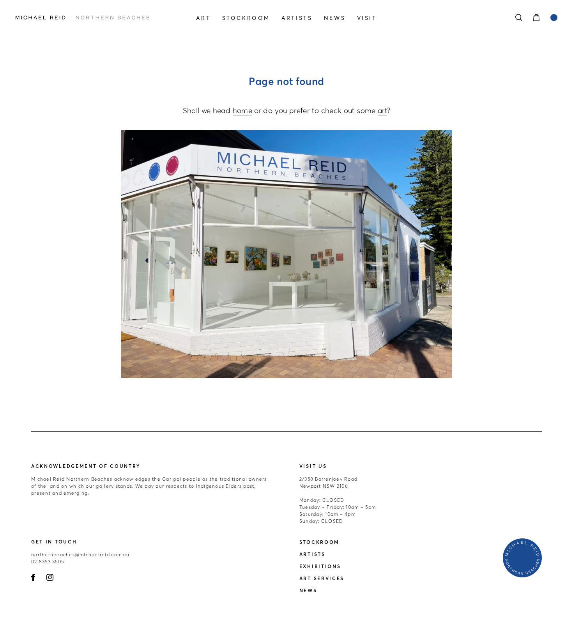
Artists (296, 17)
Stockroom (246, 17)
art (382, 110)
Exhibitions (320, 566)
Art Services (321, 578)
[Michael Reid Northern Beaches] (97, 17)
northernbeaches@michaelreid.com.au (80, 554)
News (334, 17)
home (242, 110)
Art (203, 17)
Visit (367, 17)
